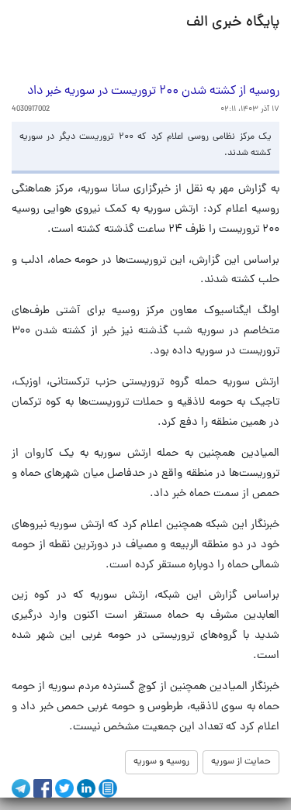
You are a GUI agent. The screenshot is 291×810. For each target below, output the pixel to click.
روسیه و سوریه (161, 762)
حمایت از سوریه (241, 762)
